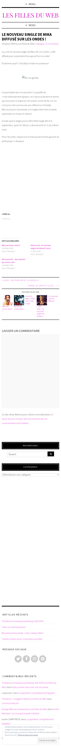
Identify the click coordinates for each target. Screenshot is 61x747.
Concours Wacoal (10, 703)
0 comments (52, 43)
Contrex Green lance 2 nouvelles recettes (22, 638)
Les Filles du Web (30, 15)
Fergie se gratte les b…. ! (42, 285)
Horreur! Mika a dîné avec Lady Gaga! (30, 300)
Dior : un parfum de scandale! (21, 280)
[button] (7, 300)
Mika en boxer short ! (11, 245)
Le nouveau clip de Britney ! (53, 298)
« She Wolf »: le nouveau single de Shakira (40, 311)
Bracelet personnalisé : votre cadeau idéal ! (23, 632)
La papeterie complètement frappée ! (36, 692)
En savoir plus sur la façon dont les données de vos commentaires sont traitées (28, 419)
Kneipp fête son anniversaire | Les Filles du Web (24, 709)
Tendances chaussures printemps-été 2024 (22, 621)
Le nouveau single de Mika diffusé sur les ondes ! (27, 37)
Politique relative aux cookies (28, 735)
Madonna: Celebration (19, 307)
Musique (40, 43)
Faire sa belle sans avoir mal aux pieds (30, 687)
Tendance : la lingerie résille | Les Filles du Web (24, 698)
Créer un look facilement (14, 627)
